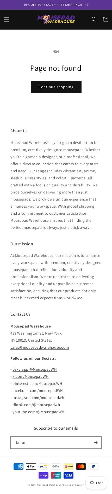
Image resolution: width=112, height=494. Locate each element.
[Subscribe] (95, 442)
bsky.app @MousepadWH (35, 369)
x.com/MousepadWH (31, 376)
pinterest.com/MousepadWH (37, 383)
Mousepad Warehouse (49, 484)
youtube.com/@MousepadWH (39, 411)
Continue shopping (56, 86)
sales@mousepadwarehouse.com (39, 347)
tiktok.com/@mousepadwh (36, 404)
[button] (6, 19)
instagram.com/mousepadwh (38, 397)
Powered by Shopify (73, 484)
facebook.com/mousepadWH (38, 390)
